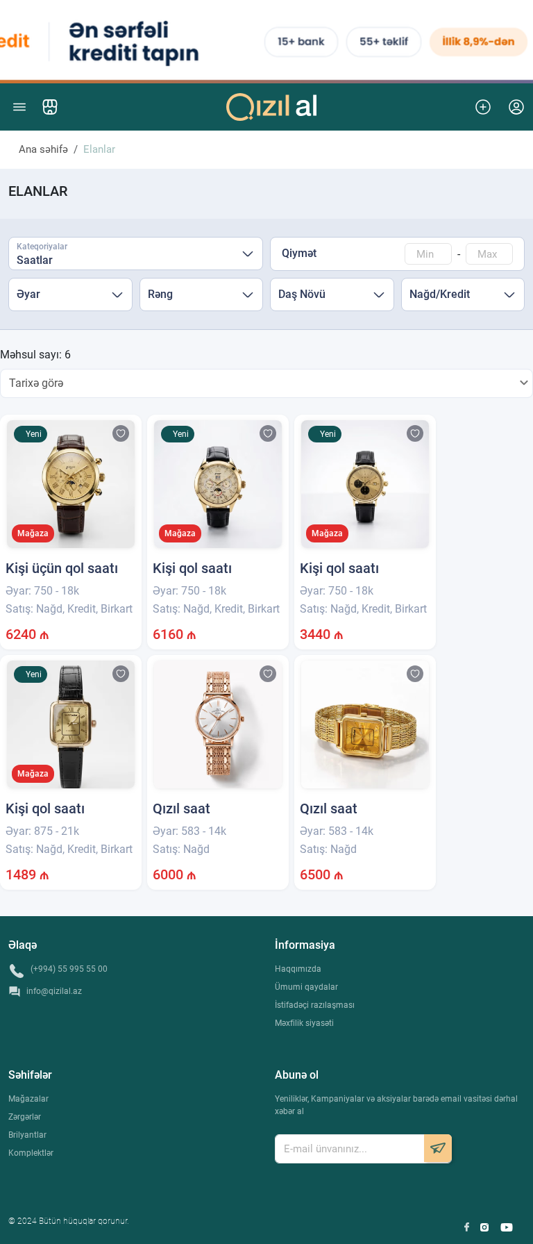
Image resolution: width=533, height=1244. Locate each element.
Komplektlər (30, 1153)
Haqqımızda (298, 969)
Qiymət (299, 253)
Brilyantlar (27, 1135)
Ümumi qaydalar (306, 987)
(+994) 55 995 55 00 (69, 969)
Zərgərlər (24, 1117)
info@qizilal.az (54, 991)
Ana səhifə (43, 149)
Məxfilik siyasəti (304, 1023)
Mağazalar (28, 1099)
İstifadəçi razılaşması (315, 1005)
